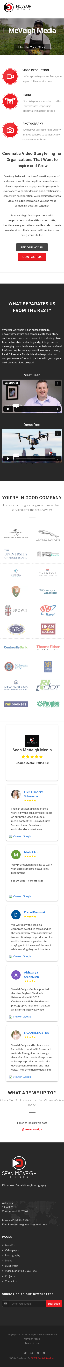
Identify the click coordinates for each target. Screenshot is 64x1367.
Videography (12, 1250)
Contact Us (32, 256)
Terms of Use (32, 1343)
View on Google (21, 836)
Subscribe (54, 1303)
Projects (10, 1276)
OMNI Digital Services (42, 1358)
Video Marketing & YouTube (21, 1270)
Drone (8, 1260)
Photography (12, 1255)
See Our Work (32, 247)
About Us (10, 1244)
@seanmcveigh (32, 1129)
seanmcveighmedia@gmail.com (28, 1224)
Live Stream (11, 1265)
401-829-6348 (20, 1220)
